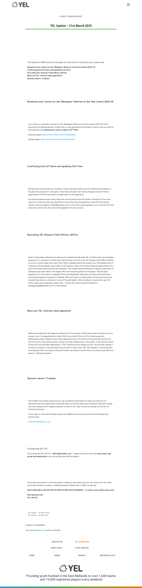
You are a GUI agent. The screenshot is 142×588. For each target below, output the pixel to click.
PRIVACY (82, 555)
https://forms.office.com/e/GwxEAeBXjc (59, 135)
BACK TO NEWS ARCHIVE (71, 16)
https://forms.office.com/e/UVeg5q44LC (58, 139)
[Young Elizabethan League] (20, 4)
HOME (31, 555)
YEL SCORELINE (82, 542)
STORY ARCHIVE (82, 548)
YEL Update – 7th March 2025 (38, 513)
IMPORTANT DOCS (107, 555)
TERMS (57, 555)
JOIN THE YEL (57, 542)
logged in (40, 530)
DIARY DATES (56, 548)
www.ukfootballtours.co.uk (39, 422)
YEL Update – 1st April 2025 (38, 515)
